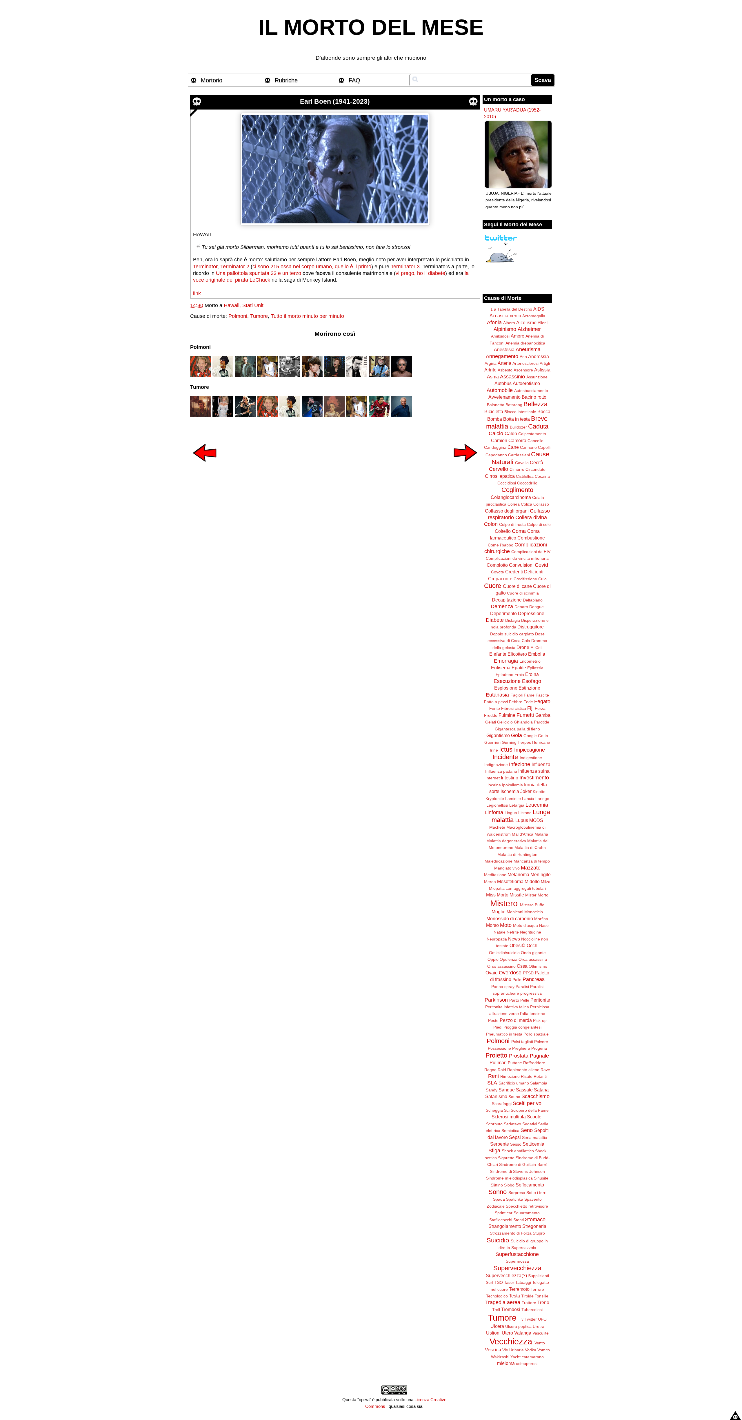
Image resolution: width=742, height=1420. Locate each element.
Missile (517, 894)
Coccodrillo (527, 483)
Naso (544, 925)
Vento (539, 1343)
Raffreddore (534, 1062)
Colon (491, 524)
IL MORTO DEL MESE (371, 27)
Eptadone (504, 674)
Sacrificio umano (514, 1083)
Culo (542, 579)
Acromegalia (533, 315)
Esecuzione (507, 681)
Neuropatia (497, 939)
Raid (502, 1069)
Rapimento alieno (523, 1069)
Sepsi (515, 1137)
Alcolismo (526, 322)
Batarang (513, 404)
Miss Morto (497, 894)
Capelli (544, 447)
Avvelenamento (504, 397)
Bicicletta (493, 411)
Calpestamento (532, 433)
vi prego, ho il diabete (420, 273)
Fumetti (525, 715)
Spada (499, 1199)
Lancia (528, 798)
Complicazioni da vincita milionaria (517, 558)
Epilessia (535, 668)
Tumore (259, 316)
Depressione (531, 613)
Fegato (542, 701)
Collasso (541, 504)
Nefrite (513, 932)
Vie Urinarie (513, 1350)
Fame (529, 695)
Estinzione (529, 687)
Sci (507, 1110)
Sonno (497, 1191)
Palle (516, 979)
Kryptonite (494, 798)
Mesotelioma (510, 881)
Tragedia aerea (502, 1302)
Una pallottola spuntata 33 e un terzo (258, 273)
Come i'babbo (500, 545)
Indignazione (496, 764)
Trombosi (510, 1309)
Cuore (492, 585)
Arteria (504, 363)
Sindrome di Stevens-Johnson (517, 1171)
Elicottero (517, 654)
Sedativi (529, 1124)
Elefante (497, 654)
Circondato (535, 469)
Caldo (511, 433)
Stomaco (535, 1219)
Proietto (496, 1055)
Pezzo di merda (516, 1020)
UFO (542, 1319)
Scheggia (494, 1110)
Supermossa (517, 1261)
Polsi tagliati (522, 1041)
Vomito (543, 1350)
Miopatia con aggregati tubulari (517, 888)
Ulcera (497, 1326)
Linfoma (494, 812)
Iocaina (494, 785)
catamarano (533, 1357)
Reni (493, 1076)
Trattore (529, 1302)
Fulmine (507, 715)
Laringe (542, 798)
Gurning (509, 742)
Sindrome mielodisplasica (509, 1178)
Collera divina (531, 517)
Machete (497, 827)
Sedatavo (512, 1124)
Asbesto (505, 370)
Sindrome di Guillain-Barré (523, 1164)
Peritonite (540, 999)
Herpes (524, 742)
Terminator (205, 266)
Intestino (509, 777)
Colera (514, 504)
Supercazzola (523, 1247)
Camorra (517, 440)
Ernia (519, 674)
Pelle (524, 1000)
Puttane (515, 1062)
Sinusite (541, 1178)
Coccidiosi (506, 483)
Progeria (539, 1048)
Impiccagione (529, 750)
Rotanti (540, 1076)
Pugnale (539, 1056)
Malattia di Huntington (517, 854)
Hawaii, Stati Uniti (244, 305)
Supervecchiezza (517, 1268)
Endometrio (530, 661)
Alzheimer (529, 329)
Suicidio (498, 1240)
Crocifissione (525, 579)
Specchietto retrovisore (527, 1206)
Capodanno (496, 455)
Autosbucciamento (531, 390)
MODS (536, 820)
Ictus (505, 749)
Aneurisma (528, 349)
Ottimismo (538, 966)
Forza (540, 708)
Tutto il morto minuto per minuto (307, 316)
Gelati (490, 722)
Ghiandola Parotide (531, 722)
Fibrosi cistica (513, 708)
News (514, 938)
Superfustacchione (517, 1254)
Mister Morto (536, 895)
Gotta (543, 735)
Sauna (514, 1096)
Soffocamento (530, 1184)
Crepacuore (500, 578)
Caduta (538, 426)
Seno (527, 1130)
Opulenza (508, 959)
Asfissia (542, 369)
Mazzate (531, 868)
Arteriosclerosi (525, 363)
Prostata (518, 1056)
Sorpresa (516, 1192)
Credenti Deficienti (524, 571)
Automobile (500, 390)
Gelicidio (505, 722)
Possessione (499, 1048)
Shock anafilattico (518, 1151)
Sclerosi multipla (509, 1116)
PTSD (528, 973)
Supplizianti (538, 1275)
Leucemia (536, 805)
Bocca (543, 411)
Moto (506, 925)
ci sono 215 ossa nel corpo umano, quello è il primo (311, 266)
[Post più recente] (204, 466)
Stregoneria (534, 1226)
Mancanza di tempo (532, 861)
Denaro (521, 606)
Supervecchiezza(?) (506, 1275)
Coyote (497, 572)
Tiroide (527, 1296)
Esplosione (505, 687)
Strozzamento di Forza (511, 1233)
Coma (519, 531)
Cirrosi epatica (500, 476)
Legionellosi (497, 805)
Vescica (493, 1349)
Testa (514, 1295)
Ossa (522, 966)
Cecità (536, 462)
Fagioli (516, 695)
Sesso (515, 1144)
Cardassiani (519, 455)
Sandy (491, 1090)
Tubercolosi (532, 1309)
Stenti (518, 1219)
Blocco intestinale (520, 411)
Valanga (522, 1332)
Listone (525, 812)
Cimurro (517, 469)
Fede (528, 701)
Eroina (532, 674)
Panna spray (502, 986)
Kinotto (539, 791)
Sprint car (503, 1213)
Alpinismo (505, 329)
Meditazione (495, 874)
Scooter (535, 1116)
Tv (521, 1319)
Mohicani (515, 911)
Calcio (496, 433)
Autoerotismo (526, 383)
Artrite (490, 369)
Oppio (493, 959)
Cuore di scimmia (523, 593)
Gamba (542, 715)
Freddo (490, 715)
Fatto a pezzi (496, 701)
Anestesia (504, 349)
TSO (498, 1282)
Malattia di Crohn (530, 847)
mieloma (506, 1363)
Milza (545, 881)
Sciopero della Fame (530, 1110)
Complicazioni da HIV (530, 551)
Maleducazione (498, 861)
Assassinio (512, 377)
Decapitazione (507, 599)
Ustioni (493, 1332)
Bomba (494, 419)
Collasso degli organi (507, 510)
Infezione (519, 764)
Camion (499, 440)
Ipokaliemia (512, 785)
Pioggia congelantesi (522, 1027)
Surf (489, 1282)
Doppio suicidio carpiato (512, 634)
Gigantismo (498, 735)
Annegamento (502, 356)
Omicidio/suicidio (504, 952)
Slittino (497, 1185)
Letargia (516, 805)
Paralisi (522, 986)
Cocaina (542, 476)
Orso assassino (501, 966)
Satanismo (496, 1096)
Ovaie (491, 972)
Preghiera (521, 1048)
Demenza (502, 606)
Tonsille (541, 1296)
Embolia (536, 654)
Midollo (532, 881)
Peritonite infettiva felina (507, 1007)
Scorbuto (494, 1124)
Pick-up (540, 1020)
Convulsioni (521, 565)
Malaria (541, 834)
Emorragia (506, 661)
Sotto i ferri (536, 1192)
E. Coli (536, 647)
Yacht (515, 1357)
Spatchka (514, 1199)
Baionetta (495, 404)
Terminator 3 (405, 266)
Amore (517, 335)
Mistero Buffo (532, 905)
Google (530, 735)
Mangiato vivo (507, 868)
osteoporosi (526, 1363)
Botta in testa (516, 419)
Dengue (536, 606)
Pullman (498, 1062)
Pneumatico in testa (504, 1034)
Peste (493, 1020)
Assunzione (537, 377)
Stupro (539, 1233)
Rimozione (510, 1076)
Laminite (513, 798)
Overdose (510, 973)
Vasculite (540, 1333)
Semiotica (510, 1130)
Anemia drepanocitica (525, 343)
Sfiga (494, 1150)
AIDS (538, 308)
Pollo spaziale (536, 1034)
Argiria (491, 363)
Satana (541, 1089)
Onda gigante (533, 952)
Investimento (534, 778)
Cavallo (522, 462)
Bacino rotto (534, 397)
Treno (543, 1302)
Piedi (497, 1027)
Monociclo (533, 911)
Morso (492, 925)
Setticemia (533, 1143)
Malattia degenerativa (506, 840)
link (197, 293)
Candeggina (495, 447)
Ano (523, 356)
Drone (523, 647)
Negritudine (530, 932)
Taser (509, 1282)
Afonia (494, 322)
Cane (513, 447)
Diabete (495, 620)
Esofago (531, 681)
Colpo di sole (539, 524)
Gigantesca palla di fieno (517, 729)
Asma (493, 376)
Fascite (542, 695)
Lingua (511, 812)
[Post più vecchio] (465, 466)
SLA (492, 1083)
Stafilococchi (500, 1219)
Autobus (503, 383)
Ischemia (510, 791)
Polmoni (237, 316)
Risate (526, 1076)
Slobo (509, 1185)
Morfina (541, 918)
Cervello (498, 469)
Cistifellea (525, 476)
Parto (514, 1000)
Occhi (533, 945)
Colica (526, 504)
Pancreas (534, 979)
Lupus (521, 820)
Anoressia (538, 356)
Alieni (543, 322)
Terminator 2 (234, 266)
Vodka (530, 1350)
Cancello (535, 440)
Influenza (541, 764)
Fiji (530, 708)
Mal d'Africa (522, 834)
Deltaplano (533, 600)
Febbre (515, 701)
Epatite (519, 667)
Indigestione (531, 757)
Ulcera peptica (518, 1326)
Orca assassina (533, 959)
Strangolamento (504, 1226)
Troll (496, 1309)
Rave (545, 1069)
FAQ (354, 80)
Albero (509, 322)
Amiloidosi (500, 336)
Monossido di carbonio (509, 918)
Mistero (504, 903)
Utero (507, 1332)
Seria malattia (534, 1137)
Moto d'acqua (525, 925)
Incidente (505, 757)
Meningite (540, 874)
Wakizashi (500, 1357)
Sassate (524, 1089)
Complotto (497, 565)
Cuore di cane (517, 586)
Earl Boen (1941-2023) (335, 101)
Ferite (494, 708)
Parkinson (496, 1000)
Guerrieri (492, 742)
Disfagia (512, 620)
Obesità (517, 945)
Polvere (541, 1041)
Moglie (498, 911)
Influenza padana (501, 771)
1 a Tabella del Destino (511, 309)
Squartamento (527, 1213)
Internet (492, 778)
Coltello (503, 531)
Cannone (528, 447)
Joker (526, 791)
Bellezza (535, 404)
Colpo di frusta (512, 524)
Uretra (538, 1326)
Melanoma (518, 874)
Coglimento (517, 489)
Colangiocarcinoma (511, 497)
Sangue (507, 1089)
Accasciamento (505, 315)
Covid (541, 565)
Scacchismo (535, 1096)
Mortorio (211, 80)
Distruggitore (530, 626)
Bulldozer (518, 427)
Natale (499, 932)
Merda (490, 881)
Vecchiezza (511, 1341)
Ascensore (523, 370)
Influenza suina (534, 771)
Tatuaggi (523, 1282)
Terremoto (519, 1289)
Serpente (499, 1143)
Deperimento (503, 613)
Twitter (531, 1319)
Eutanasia (497, 695)
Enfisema (500, 667)
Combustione (531, 537)
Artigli (545, 363)
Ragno (490, 1069)
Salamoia (538, 1083)
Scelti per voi (528, 1103)
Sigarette (506, 1157)
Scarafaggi (502, 1103)
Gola (516, 735)
